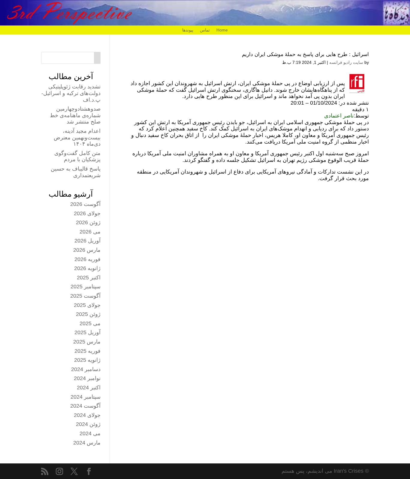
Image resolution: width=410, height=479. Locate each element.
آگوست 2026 (85, 204)
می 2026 (90, 232)
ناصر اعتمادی (339, 116)
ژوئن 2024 (88, 424)
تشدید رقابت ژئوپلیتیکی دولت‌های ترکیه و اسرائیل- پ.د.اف (71, 93)
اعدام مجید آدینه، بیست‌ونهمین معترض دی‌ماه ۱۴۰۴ (77, 137)
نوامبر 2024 (87, 378)
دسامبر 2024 (86, 369)
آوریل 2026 (87, 241)
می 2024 (90, 433)
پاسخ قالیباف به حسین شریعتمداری (76, 172)
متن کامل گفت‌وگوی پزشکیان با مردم (77, 156)
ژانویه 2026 (87, 268)
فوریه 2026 (87, 259)
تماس (205, 30)
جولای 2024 (87, 415)
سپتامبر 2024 (86, 397)
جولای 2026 (87, 213)
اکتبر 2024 (89, 388)
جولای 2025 (87, 305)
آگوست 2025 (85, 296)
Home (222, 30)
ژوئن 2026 (88, 222)
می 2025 (90, 323)
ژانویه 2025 (87, 360)
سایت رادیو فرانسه (346, 62)
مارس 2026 (87, 250)
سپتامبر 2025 (86, 287)
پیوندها (187, 30)
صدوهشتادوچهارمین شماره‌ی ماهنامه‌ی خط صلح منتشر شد (75, 115)
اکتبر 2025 (89, 278)
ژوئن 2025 (88, 314)
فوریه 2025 (87, 351)
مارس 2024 (87, 443)
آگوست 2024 (85, 406)
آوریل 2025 (87, 332)
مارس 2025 (87, 342)
